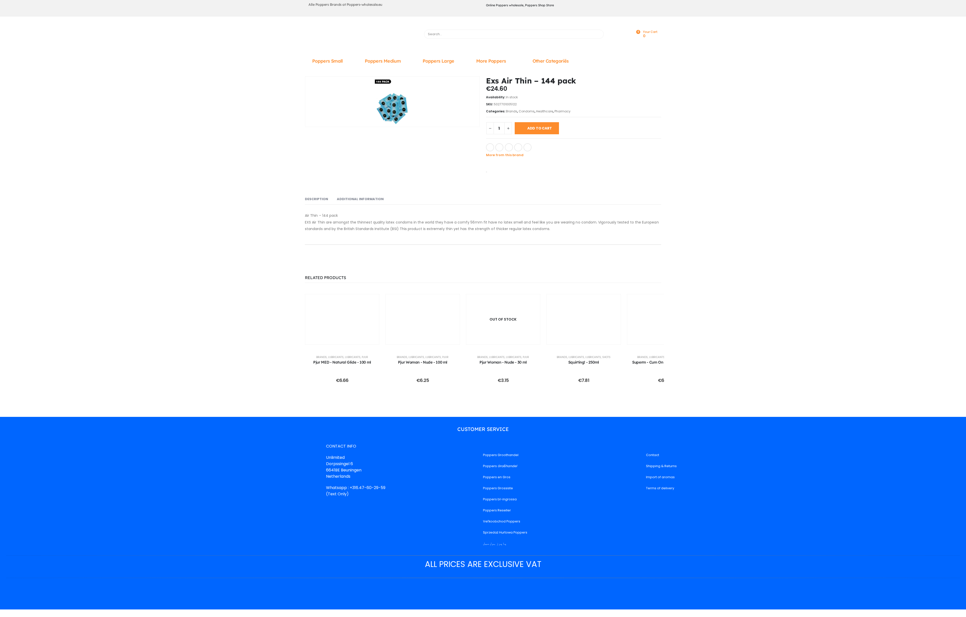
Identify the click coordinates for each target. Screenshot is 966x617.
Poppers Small (327, 61)
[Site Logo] (361, 35)
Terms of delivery (660, 488)
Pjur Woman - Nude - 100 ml (422, 362)
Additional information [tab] (360, 199)
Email (528, 147)
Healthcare (544, 111)
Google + (518, 147)
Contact (652, 455)
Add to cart (539, 128)
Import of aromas (660, 477)
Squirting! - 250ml (583, 362)
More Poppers (491, 61)
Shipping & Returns (661, 466)
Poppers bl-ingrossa (500, 499)
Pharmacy (562, 111)
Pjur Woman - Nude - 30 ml (503, 362)
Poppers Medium (383, 61)
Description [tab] (316, 199)
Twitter (499, 147)
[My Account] (613, 34)
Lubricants (336, 357)
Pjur (365, 357)
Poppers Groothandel (500, 455)
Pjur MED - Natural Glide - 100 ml (342, 362)
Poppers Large (438, 61)
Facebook (490, 147)
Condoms (527, 111)
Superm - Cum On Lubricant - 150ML (664, 362)
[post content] (342, 319)
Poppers (500, 466)
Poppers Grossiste (498, 488)
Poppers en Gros (496, 477)
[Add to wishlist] (538, 146)
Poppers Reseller (497, 510)
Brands (511, 111)
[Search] (597, 34)
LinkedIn (509, 147)
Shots (606, 357)
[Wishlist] (624, 34)
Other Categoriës (551, 61)
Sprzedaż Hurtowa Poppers (505, 532)
